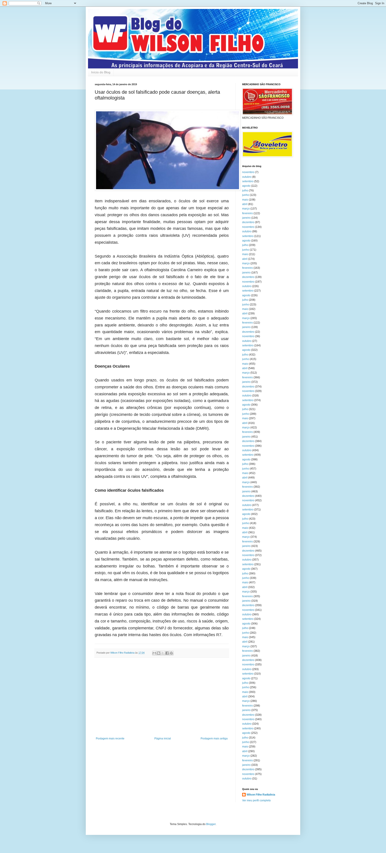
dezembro (248, 222)
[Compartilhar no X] (163, 653)
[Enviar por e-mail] (154, 653)
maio (245, 199)
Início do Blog (100, 72)
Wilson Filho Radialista (261, 794)
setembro (248, 181)
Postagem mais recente (110, 738)
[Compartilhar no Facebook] (167, 653)
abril (245, 204)
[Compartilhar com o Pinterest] (171, 653)
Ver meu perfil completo (256, 800)
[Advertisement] (162, 700)
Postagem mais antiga (214, 738)
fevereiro (247, 213)
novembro (248, 172)
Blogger (211, 824)
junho (245, 195)
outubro (247, 176)
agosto (246, 185)
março (246, 208)
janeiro (246, 217)
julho (245, 190)
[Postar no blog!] (158, 653)
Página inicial (162, 738)
